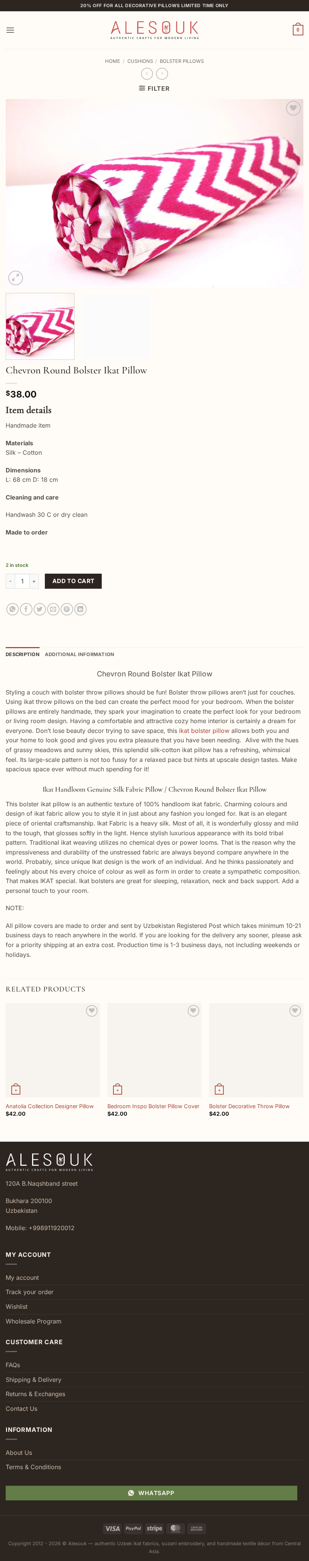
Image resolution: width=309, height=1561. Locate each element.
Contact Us (21, 1408)
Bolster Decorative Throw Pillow (249, 1106)
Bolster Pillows (182, 61)
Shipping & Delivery (33, 1379)
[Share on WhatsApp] (12, 609)
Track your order (30, 1292)
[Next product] (147, 73)
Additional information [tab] (80, 654)
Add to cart (73, 581)
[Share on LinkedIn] (80, 609)
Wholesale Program (33, 1321)
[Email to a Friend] (53, 609)
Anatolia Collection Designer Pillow (50, 1106)
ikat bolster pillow (204, 730)
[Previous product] (162, 73)
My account (22, 1277)
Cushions (140, 61)
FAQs (13, 1365)
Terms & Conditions (33, 1467)
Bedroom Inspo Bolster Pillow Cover (153, 1106)
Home (112, 61)
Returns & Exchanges (35, 1394)
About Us (19, 1452)
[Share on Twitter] (40, 609)
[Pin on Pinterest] (67, 609)
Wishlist (17, 1306)
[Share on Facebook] (26, 609)
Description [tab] (23, 654)
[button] (10, 30)
